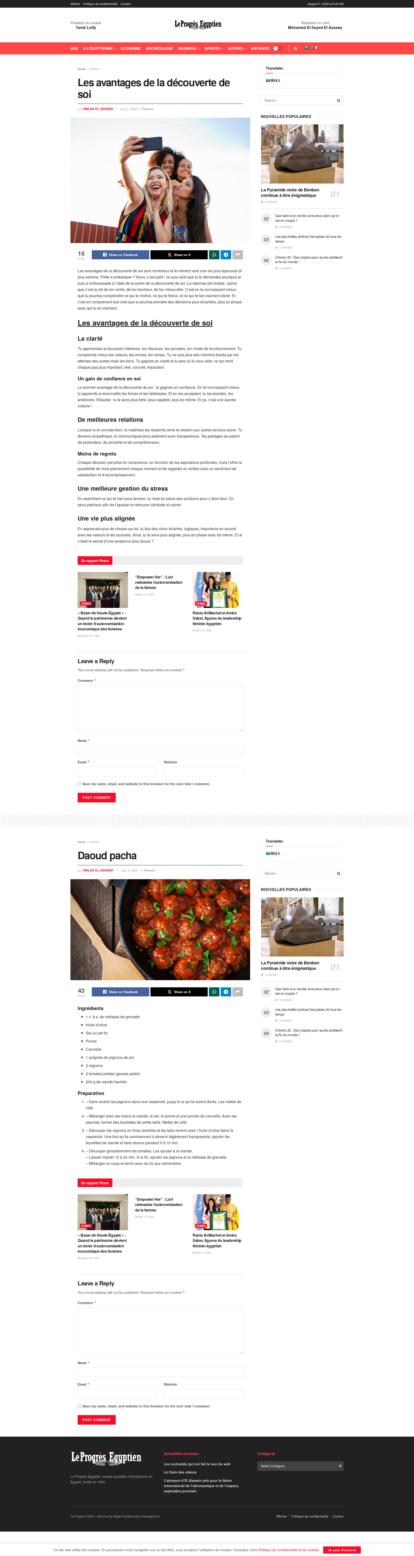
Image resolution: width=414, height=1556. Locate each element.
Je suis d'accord (342, 1550)
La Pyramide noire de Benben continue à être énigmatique (290, 192)
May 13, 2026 (145, 594)
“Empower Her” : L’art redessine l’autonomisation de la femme (159, 582)
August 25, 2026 (89, 635)
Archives (260, 48)
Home (82, 69)
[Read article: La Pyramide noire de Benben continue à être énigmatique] (302, 153)
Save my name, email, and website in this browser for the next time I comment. (146, 783)
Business (187, 48)
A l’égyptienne (98, 48)
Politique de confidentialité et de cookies (288, 1549)
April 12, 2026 (203, 630)
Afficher (75, 4)
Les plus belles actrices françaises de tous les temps (308, 239)
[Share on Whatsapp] (214, 254)
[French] (316, 48)
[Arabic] (306, 48)
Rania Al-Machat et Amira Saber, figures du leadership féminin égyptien (217, 618)
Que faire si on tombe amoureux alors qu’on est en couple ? (307, 218)
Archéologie (159, 48)
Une (74, 48)
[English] (311, 48)
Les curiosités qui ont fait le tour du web (197, 1464)
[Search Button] (295, 48)
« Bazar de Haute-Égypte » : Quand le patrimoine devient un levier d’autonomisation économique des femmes (102, 621)
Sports (212, 48)
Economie (131, 48)
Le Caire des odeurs (180, 1472)
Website (170, 762)
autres (235, 48)
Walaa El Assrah (98, 108)
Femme (94, 69)
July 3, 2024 (128, 108)
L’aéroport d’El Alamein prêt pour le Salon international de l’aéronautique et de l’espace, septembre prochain (201, 1486)
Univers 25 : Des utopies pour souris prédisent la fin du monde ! (308, 259)
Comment (87, 680)
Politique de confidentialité (100, 4)
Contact (126, 4)
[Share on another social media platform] (237, 254)
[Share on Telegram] (226, 254)
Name (84, 740)
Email (84, 762)
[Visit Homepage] (198, 25)
